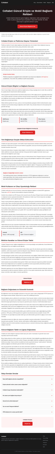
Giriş (35, 2)
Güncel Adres (39, 2)
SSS (53, 2)
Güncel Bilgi (45, 438)
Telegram (49, 2)
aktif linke (9, 192)
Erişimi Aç (27, 423)
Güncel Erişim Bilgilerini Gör (27, 26)
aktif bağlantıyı (44, 76)
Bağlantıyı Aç (27, 282)
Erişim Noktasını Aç (27, 132)
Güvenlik (45, 444)
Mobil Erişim (45, 440)
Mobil (44, 2)
